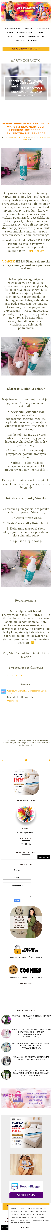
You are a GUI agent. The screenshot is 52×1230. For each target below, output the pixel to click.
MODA (40, 33)
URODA (21, 36)
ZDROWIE (20, 40)
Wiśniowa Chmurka (17, 691)
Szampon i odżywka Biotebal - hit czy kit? (31, 1017)
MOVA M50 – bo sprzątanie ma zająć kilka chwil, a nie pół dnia (31, 1058)
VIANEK (8, 261)
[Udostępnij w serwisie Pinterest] (21, 675)
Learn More (25, 1227)
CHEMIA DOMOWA (12, 29)
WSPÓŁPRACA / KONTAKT (26, 49)
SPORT (10, 36)
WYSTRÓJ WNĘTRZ (36, 36)
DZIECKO (28, 29)
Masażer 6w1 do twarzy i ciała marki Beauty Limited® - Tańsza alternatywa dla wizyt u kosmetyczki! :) (31, 1033)
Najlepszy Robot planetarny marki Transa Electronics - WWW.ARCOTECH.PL (31, 1045)
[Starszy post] (50, 760)
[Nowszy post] (2, 760)
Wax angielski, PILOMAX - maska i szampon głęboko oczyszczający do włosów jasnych (31, 1073)
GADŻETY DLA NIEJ (25, 33)
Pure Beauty (36, 250)
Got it (35, 1227)
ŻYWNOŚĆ (32, 40)
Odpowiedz (12, 701)
